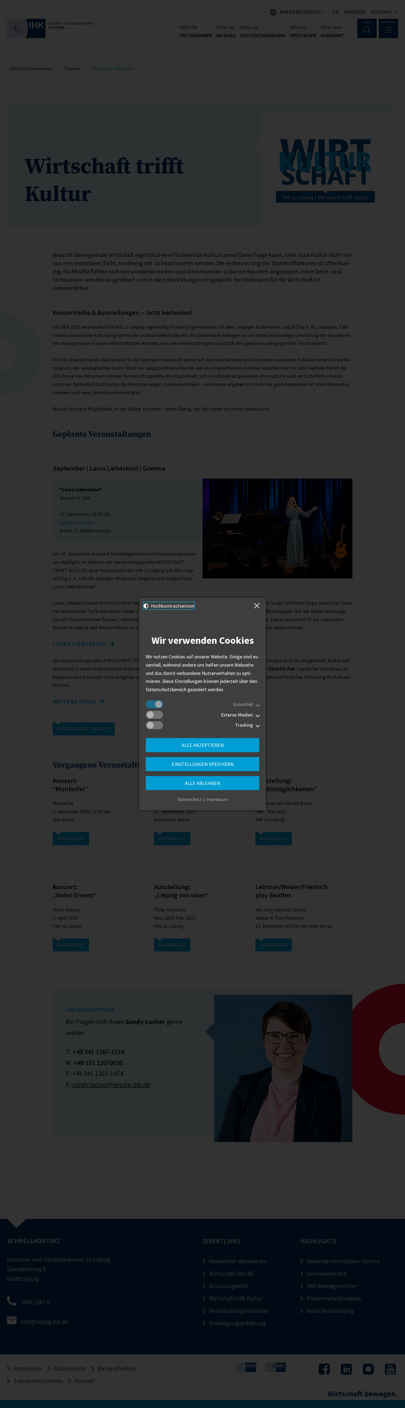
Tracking (244, 725)
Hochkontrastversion (172, 606)
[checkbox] (154, 704)
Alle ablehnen (202, 783)
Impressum (217, 799)
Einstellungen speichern (203, 764)
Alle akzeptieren (203, 745)
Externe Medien (237, 715)
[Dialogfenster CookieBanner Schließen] (257, 605)
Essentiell (243, 704)
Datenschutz (189, 799)
